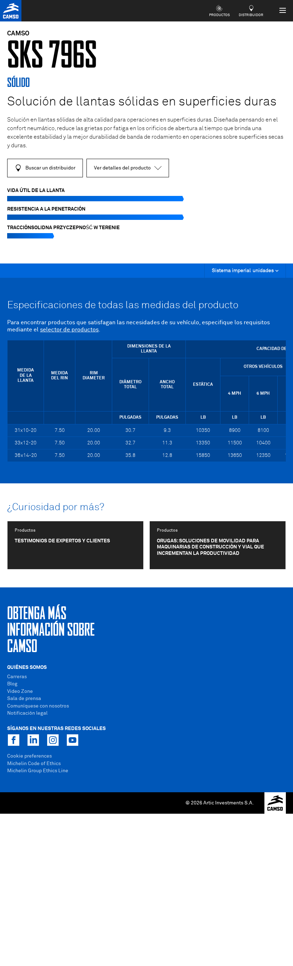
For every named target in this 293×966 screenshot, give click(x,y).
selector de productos (69, 329)
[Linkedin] (33, 740)
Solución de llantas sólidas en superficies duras (142, 102)
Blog (12, 683)
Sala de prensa (24, 698)
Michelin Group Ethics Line (37, 770)
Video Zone (20, 691)
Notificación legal (27, 713)
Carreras (17, 676)
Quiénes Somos (27, 667)
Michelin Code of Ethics (34, 763)
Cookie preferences (29, 756)
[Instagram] (53, 740)
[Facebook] (13, 740)
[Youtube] (72, 740)
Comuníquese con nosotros (38, 706)
